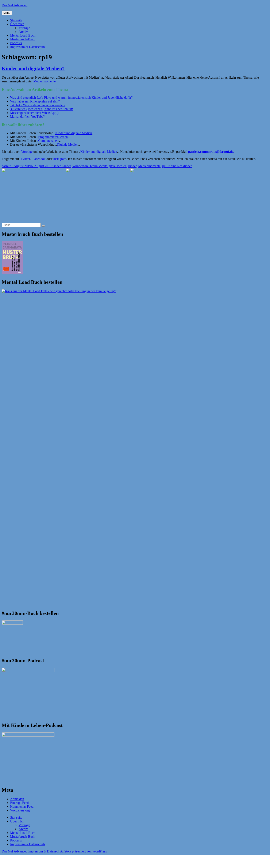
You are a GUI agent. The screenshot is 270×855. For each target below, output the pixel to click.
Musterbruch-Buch (22, 39)
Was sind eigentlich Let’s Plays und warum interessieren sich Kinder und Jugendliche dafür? (71, 97)
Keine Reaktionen (180, 166)
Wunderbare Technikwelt (89, 166)
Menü (6, 12)
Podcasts (16, 43)
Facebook (39, 159)
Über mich (17, 24)
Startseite (16, 20)
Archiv (23, 31)
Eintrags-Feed (19, 802)
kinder (132, 166)
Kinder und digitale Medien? (33, 68)
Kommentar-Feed (22, 806)
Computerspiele (48, 140)
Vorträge (24, 28)
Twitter (25, 159)
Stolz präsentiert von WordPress (85, 851)
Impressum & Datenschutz (27, 47)
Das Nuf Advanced (14, 5)
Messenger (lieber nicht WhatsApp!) (34, 113)
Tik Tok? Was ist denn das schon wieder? (37, 105)
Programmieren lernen (53, 137)
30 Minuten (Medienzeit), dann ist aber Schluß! (41, 109)
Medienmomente (44, 81)
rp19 (165, 166)
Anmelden (17, 799)
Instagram (59, 159)
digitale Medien (116, 166)
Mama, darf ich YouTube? (27, 116)
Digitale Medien (67, 144)
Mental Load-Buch (22, 35)
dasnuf (6, 166)
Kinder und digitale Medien (73, 133)
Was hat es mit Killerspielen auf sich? (35, 101)
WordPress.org (20, 810)
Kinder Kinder (61, 166)
